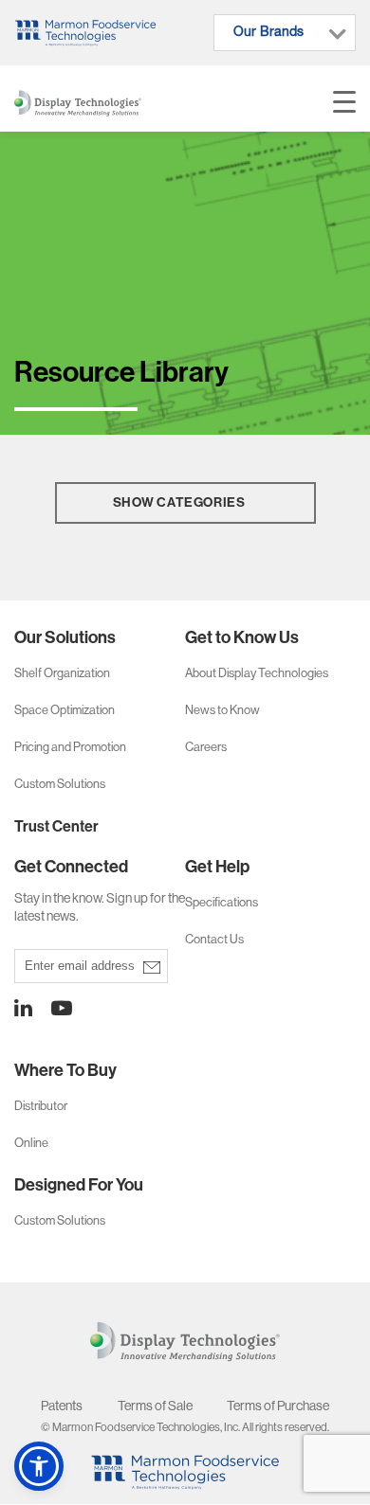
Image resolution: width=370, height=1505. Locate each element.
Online (31, 1143)
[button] (39, 1466)
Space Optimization (64, 710)
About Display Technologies (256, 673)
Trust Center (56, 826)
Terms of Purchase (278, 1405)
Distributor (40, 1106)
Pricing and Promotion (70, 747)
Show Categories (179, 502)
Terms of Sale (155, 1405)
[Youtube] (52, 1008)
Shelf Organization (62, 673)
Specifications (221, 902)
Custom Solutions (59, 784)
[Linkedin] (23, 1008)
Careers (206, 747)
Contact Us (214, 939)
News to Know (222, 710)
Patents (62, 1405)
